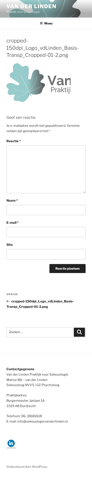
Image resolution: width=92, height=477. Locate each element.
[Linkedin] (11, 443)
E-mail (12, 223)
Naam (12, 200)
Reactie (13, 141)
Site (9, 245)
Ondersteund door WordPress (26, 466)
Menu (48, 23)
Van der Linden (31, 6)
